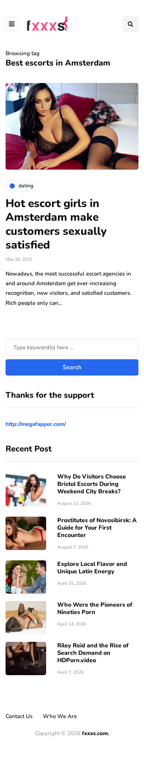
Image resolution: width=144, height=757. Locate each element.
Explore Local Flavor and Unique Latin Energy (92, 568)
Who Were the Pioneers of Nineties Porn (94, 608)
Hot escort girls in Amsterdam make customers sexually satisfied (56, 224)
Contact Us (19, 716)
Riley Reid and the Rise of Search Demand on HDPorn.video (92, 652)
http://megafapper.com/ (36, 424)
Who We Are (60, 716)
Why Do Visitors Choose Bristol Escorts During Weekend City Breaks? (91, 484)
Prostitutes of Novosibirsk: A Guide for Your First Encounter (97, 527)
